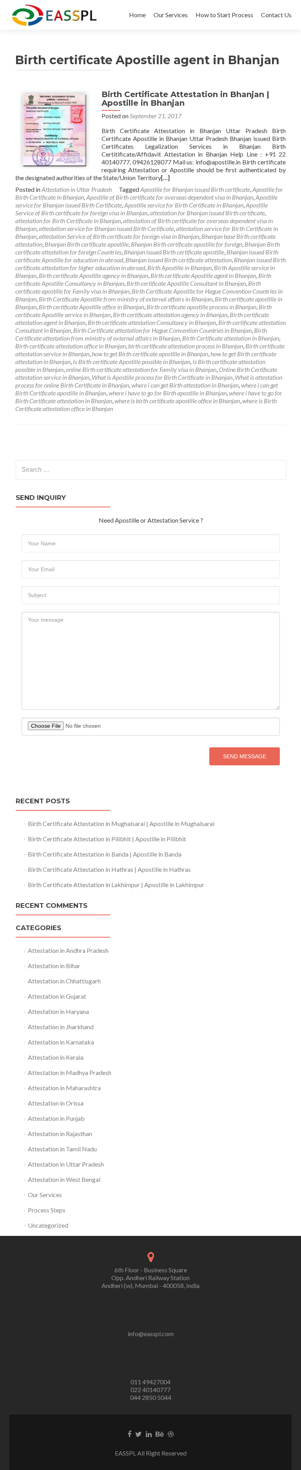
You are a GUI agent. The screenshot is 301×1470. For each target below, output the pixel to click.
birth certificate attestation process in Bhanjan (185, 346)
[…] (165, 177)
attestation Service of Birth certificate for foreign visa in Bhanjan (119, 236)
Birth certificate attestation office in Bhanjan (70, 346)
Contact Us (276, 14)
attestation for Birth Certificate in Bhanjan (68, 220)
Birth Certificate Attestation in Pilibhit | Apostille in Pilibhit (107, 838)
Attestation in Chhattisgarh (64, 981)
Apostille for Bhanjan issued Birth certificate (195, 189)
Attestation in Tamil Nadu (62, 1149)
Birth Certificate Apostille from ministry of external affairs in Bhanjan (125, 299)
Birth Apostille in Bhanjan (179, 267)
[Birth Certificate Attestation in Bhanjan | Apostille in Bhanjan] (54, 128)
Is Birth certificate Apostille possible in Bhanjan (131, 361)
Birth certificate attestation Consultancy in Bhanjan (152, 322)
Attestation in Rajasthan (60, 1133)
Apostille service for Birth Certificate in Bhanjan (183, 205)
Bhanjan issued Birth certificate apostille (174, 252)
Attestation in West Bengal (64, 1179)
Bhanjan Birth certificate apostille (87, 244)
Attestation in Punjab (56, 1118)
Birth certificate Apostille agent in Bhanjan (203, 275)
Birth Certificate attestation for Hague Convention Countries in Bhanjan (162, 330)
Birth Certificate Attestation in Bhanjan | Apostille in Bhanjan (185, 99)
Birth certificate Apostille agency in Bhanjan (93, 275)
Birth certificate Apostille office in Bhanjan (91, 306)
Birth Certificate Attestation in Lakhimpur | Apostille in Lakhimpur (116, 884)
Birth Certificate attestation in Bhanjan (230, 338)
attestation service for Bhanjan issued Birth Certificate (106, 228)
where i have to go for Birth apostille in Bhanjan (168, 393)
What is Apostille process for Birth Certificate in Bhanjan (162, 377)
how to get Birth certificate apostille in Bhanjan (150, 353)
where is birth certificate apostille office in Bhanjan (177, 400)
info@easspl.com (151, 1333)
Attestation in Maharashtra (64, 1087)
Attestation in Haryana (58, 1011)
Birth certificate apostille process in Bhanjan (201, 306)
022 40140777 (150, 1389)
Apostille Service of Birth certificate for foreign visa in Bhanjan (141, 208)
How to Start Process (224, 14)
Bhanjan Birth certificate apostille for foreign (186, 244)
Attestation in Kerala (55, 1057)
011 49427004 (150, 1381)
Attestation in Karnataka (61, 1042)
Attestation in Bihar (54, 965)
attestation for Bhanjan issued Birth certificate (207, 212)
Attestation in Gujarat (57, 996)
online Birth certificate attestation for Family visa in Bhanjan (141, 369)
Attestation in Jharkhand (61, 1026)
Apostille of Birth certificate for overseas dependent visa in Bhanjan (169, 197)
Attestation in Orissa (55, 1103)
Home (137, 14)
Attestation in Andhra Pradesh (68, 950)
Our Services (171, 14)
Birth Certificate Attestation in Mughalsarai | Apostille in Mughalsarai (121, 823)
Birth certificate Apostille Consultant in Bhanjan (186, 283)
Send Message (244, 756)
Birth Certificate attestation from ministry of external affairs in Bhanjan (141, 334)
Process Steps (46, 1210)
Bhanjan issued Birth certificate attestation (178, 259)
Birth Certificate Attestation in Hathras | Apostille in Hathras (109, 869)
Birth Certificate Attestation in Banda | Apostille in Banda (104, 854)
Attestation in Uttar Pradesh (77, 189)
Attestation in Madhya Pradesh (69, 1072)
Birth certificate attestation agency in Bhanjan (170, 314)
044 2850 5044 (150, 1397)
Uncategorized (48, 1225)
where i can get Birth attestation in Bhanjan (185, 385)
